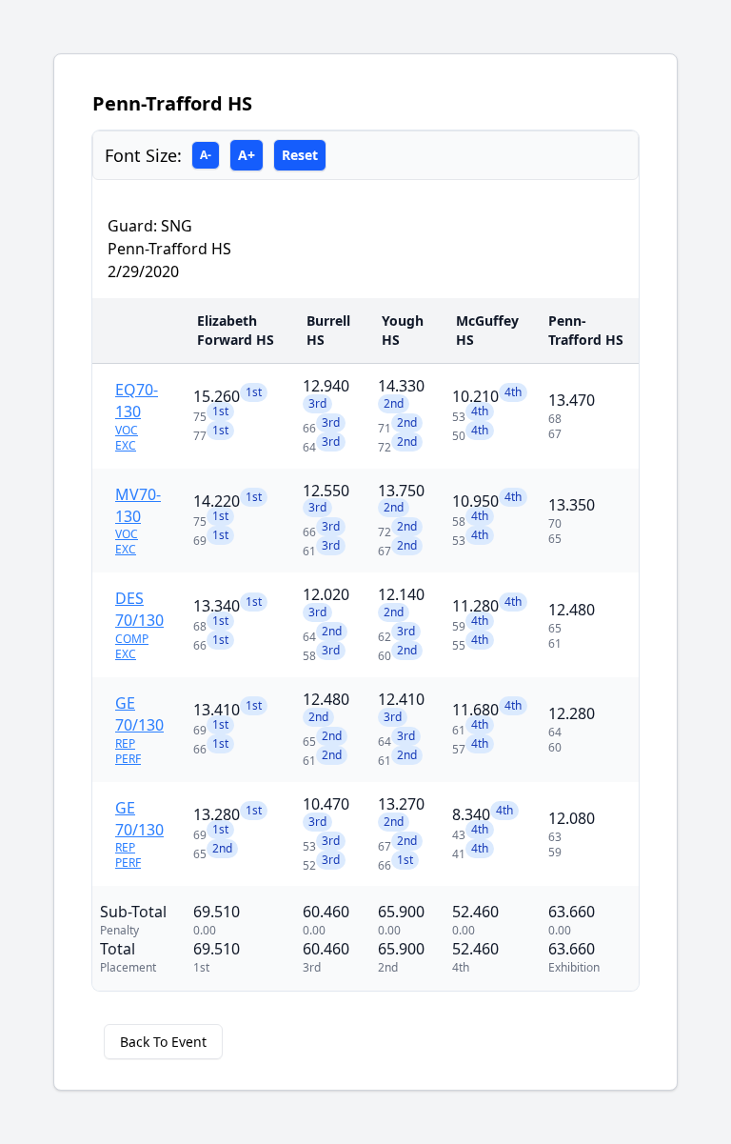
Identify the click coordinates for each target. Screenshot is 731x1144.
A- (205, 155)
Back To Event (163, 1042)
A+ (246, 155)
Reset (300, 155)
